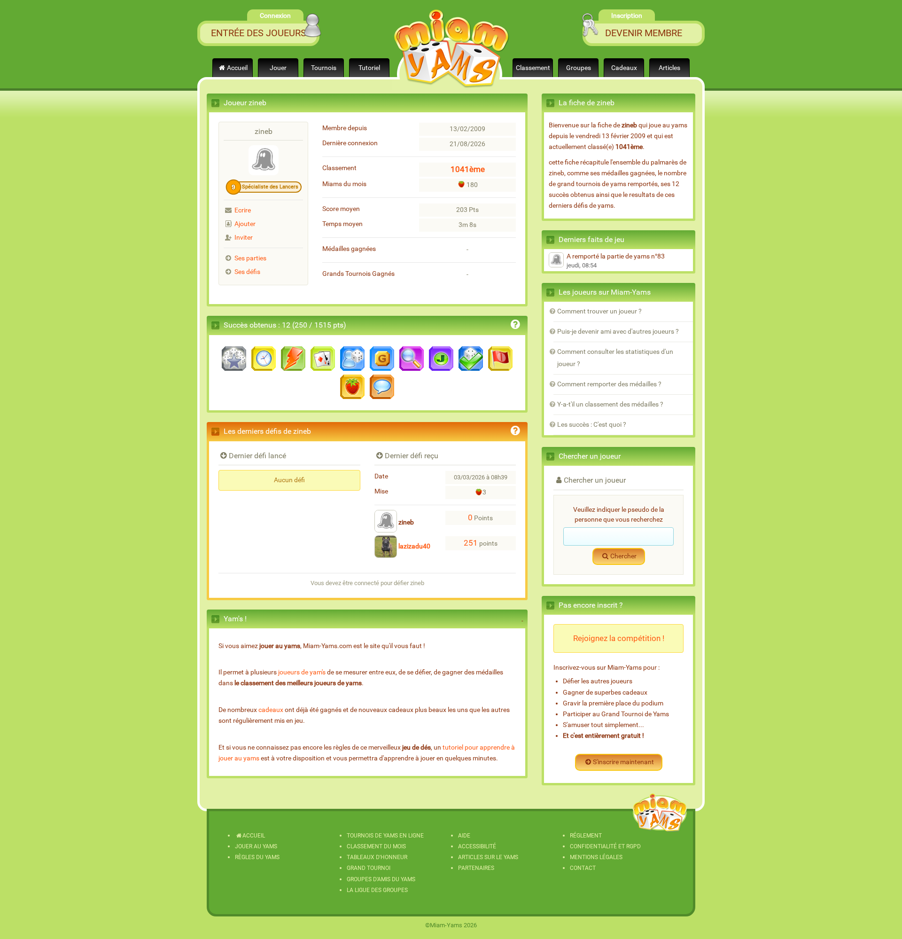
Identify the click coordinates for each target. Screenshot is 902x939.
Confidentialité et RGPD (605, 846)
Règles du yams (257, 857)
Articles (669, 68)
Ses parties (250, 258)
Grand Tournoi (368, 868)
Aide (464, 835)
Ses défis (247, 272)
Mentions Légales (596, 857)
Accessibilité (477, 846)
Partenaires (476, 868)
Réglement (586, 835)
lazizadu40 (413, 546)
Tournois (323, 68)
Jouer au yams (256, 846)
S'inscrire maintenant (623, 762)
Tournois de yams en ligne (385, 835)
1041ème (468, 169)
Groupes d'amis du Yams (381, 879)
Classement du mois (376, 846)
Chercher (623, 556)
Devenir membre (643, 33)
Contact (583, 868)
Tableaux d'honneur (377, 857)
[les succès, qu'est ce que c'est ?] (515, 326)
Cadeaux (624, 68)
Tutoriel (369, 68)
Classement (533, 68)
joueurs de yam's (302, 672)
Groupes (578, 68)
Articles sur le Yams (488, 857)
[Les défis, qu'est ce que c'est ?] (515, 432)
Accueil (237, 68)
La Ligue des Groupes (377, 890)
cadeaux (270, 710)
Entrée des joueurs (258, 33)
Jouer (278, 68)
